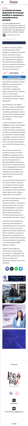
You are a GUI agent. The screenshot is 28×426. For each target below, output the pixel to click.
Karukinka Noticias (13, 35)
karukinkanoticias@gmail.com (14, 412)
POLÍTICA (5, 8)
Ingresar (15, 364)
